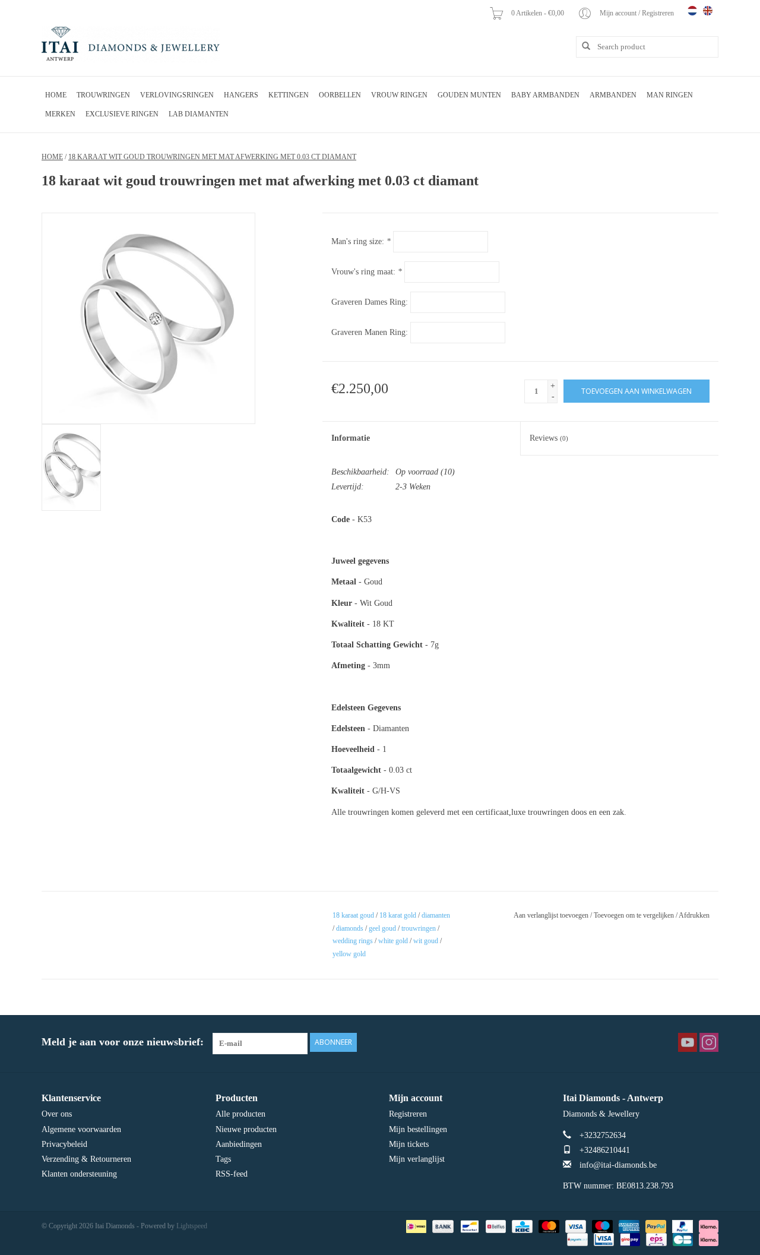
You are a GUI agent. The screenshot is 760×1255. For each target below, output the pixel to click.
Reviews (549, 438)
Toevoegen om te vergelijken (635, 915)
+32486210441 (605, 1150)
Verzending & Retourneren (86, 1159)
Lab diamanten (199, 114)
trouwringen (418, 928)
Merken (60, 114)
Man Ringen (670, 95)
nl (692, 10)
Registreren (408, 1113)
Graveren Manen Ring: (369, 332)
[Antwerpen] (131, 44)
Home (55, 95)
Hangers (241, 95)
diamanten (436, 915)
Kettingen (288, 95)
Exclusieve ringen (122, 114)
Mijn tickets (409, 1144)
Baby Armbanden (545, 95)
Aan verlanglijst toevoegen (551, 915)
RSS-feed (232, 1173)
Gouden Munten (469, 95)
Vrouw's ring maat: (366, 271)
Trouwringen (103, 95)
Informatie (350, 438)
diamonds (349, 928)
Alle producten (240, 1113)
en (707, 10)
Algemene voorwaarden (81, 1129)
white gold (393, 941)
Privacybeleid (64, 1144)
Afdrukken (694, 915)
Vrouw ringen (399, 95)
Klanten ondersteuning (79, 1173)
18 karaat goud (353, 915)
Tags (223, 1159)
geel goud (382, 928)
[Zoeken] (582, 46)
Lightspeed (191, 1226)
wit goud (425, 941)
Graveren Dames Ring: (369, 302)
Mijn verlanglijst (417, 1159)
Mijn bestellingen (418, 1129)
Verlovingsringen (177, 95)
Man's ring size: (361, 241)
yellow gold (349, 954)
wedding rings (352, 941)
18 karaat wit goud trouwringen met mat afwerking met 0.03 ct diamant (212, 157)
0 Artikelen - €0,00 (538, 13)
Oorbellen (340, 95)
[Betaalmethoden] (415, 1226)
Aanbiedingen (239, 1144)
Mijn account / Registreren (638, 13)
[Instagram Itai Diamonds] (708, 1042)
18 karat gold (397, 915)
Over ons (57, 1113)
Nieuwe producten (246, 1129)
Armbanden (613, 95)
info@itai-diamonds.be (618, 1165)
